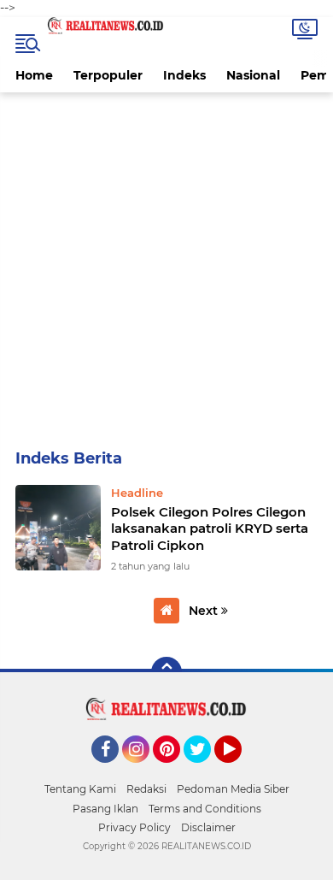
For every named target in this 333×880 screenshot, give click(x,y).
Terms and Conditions (205, 808)
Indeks (184, 75)
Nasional (253, 75)
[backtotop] (166, 672)
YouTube (239, 770)
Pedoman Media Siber (233, 789)
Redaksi (146, 789)
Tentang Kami (80, 789)
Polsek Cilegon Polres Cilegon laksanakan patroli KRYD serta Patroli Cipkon (209, 528)
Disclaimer (208, 827)
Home (34, 75)
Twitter (205, 770)
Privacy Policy (134, 827)
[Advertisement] (166, 267)
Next (205, 610)
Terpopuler (108, 75)
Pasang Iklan (105, 808)
